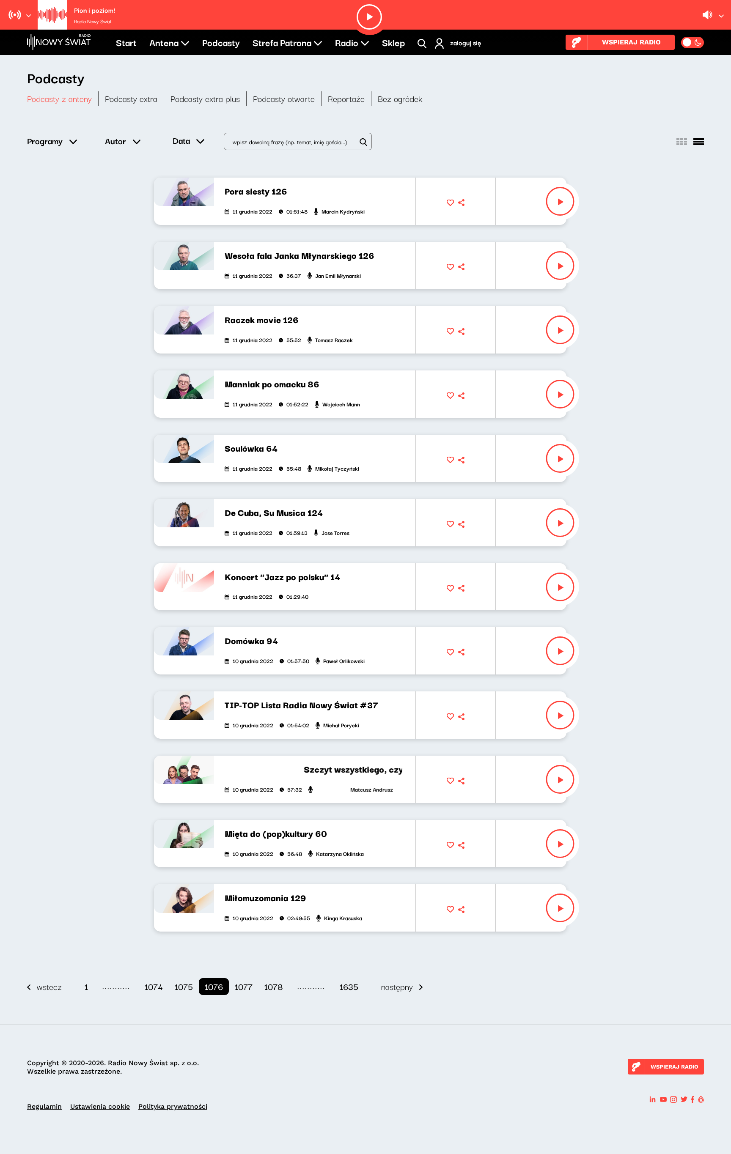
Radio (346, 42)
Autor (115, 140)
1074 (154, 986)
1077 (244, 986)
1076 (214, 986)
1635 (349, 986)
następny (397, 986)
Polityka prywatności (172, 1106)
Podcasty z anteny (59, 98)
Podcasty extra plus (205, 98)
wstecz (49, 986)
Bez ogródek (400, 98)
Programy (45, 140)
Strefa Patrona (282, 42)
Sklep (393, 42)
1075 (184, 986)
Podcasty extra (131, 98)
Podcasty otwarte (284, 98)
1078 (273, 986)
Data (181, 140)
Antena (164, 42)
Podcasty (221, 42)
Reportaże (346, 98)
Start (126, 42)
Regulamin (44, 1106)
